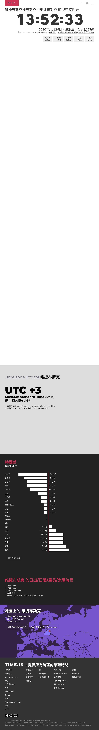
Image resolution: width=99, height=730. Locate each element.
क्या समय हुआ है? (28, 723)
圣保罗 (7, 489)
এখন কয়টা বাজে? (71, 723)
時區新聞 (29, 677)
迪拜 (6, 527)
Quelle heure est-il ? (51, 723)
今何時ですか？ (45, 725)
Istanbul (8, 520)
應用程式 (29, 670)
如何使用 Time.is (60, 681)
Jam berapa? (21, 725)
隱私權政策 (76, 677)
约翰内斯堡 (9, 505)
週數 (6, 706)
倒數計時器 (9, 691)
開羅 (6, 523)
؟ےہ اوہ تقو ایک (72, 725)
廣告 (74, 670)
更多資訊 (52, 32)
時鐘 (6, 688)
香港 (6, 542)
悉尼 (6, 550)
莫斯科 (7, 516)
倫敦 (58, 39)
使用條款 (75, 674)
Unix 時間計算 (43, 677)
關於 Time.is (59, 684)
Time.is (12, 3)
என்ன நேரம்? (63, 725)
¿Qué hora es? (39, 723)
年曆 (6, 699)
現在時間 (8, 670)
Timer (7, 695)
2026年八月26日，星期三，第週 (66, 29)
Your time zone (11, 677)
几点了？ (20, 723)
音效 (6, 709)
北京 (79, 39)
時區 (6, 681)
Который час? (80, 723)
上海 (6, 535)
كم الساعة (62, 723)
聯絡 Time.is (59, 688)
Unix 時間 (42, 674)
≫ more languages (84, 725)
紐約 (6, 486)
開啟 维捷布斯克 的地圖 (17, 627)
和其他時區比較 (14, 558)
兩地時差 (8, 674)
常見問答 (57, 677)
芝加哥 (7, 478)
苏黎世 (7, 513)
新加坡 (7, 538)
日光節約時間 (10, 684)
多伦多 (7, 482)
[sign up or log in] (87, 4)
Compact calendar (13, 702)
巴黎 (68, 39)
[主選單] (92, 3)
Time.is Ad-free (60, 674)
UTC (7, 493)
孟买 (6, 531)
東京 (89, 39)
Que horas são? (10, 725)
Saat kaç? (54, 725)
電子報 (28, 681)
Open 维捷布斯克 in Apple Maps (43, 627)
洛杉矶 (47, 39)
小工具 (28, 674)
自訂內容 (57, 670)
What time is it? (10, 723)
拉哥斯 (7, 497)
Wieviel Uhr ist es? (33, 725)
